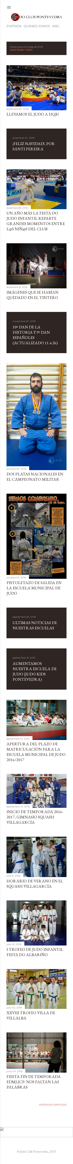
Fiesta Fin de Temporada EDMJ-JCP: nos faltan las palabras (33, 1082)
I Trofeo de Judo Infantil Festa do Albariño (34, 952)
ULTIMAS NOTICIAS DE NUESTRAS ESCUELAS (35, 625)
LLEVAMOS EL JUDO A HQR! (32, 114)
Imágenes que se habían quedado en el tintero (32, 295)
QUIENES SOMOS (37, 26)
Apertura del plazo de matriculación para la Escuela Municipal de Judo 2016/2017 (35, 751)
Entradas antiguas (53, 1104)
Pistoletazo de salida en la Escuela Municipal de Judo (33, 588)
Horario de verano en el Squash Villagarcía (34, 883)
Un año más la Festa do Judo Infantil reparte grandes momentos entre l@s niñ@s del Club (35, 221)
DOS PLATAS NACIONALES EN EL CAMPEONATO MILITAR (34, 476)
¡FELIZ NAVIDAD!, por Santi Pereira (34, 146)
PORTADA (13, 26)
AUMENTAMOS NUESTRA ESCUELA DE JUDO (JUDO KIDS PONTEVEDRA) (35, 671)
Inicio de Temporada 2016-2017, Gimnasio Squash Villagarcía (34, 817)
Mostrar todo (21, 49)
